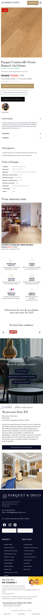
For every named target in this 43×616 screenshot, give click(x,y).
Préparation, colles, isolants (31, 547)
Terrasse (6, 575)
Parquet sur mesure (9, 557)
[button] (2, 226)
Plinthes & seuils (28, 544)
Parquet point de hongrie (10, 550)
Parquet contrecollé (9, 547)
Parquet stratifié (8, 563)
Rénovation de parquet (30, 557)
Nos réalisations (28, 560)
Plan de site (27, 569)
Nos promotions (28, 566)
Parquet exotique (8, 566)
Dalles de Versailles (9, 560)
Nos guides (27, 563)
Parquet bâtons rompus (10, 554)
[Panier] (40, 3)
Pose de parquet (28, 554)
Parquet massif (8, 544)
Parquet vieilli (7, 569)
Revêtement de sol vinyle (10, 572)
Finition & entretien (29, 550)
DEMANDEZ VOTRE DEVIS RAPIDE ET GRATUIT (17, 86)
